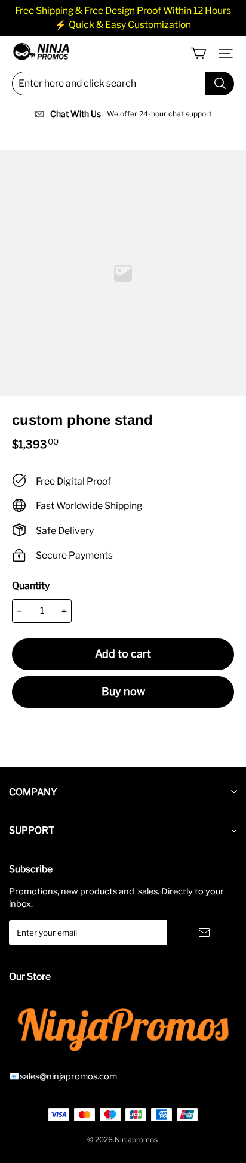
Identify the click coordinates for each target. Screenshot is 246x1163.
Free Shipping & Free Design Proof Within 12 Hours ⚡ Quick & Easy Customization (123, 17)
